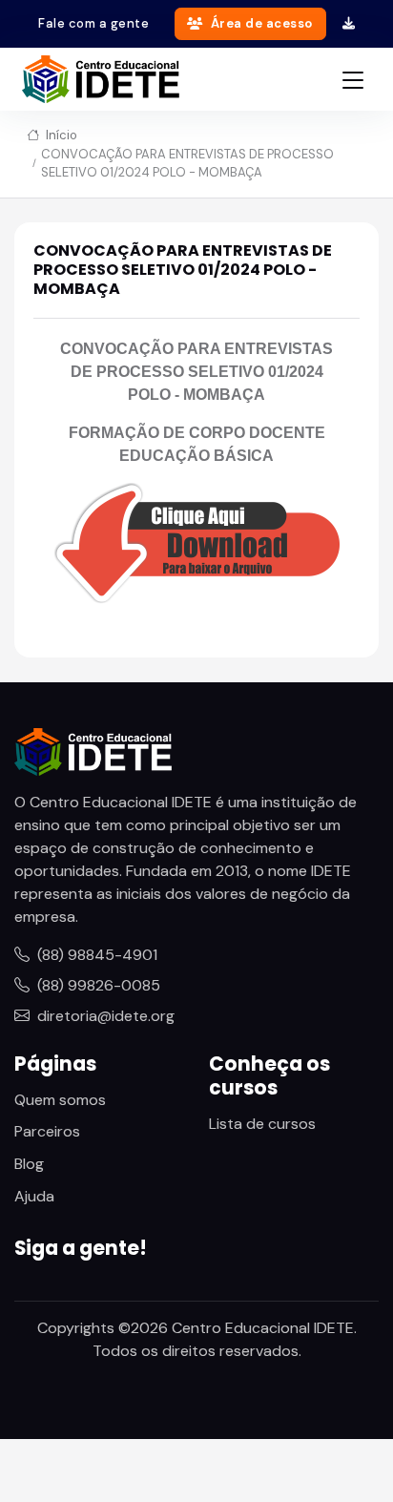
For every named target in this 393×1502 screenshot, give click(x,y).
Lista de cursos (262, 1124)
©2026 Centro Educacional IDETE (236, 1328)
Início (60, 135)
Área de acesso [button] (262, 23)
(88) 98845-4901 (97, 955)
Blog (29, 1164)
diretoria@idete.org (106, 1016)
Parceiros (47, 1131)
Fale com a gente (93, 23)
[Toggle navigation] (352, 80)
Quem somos (60, 1100)
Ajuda (34, 1196)
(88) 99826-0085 (98, 985)
